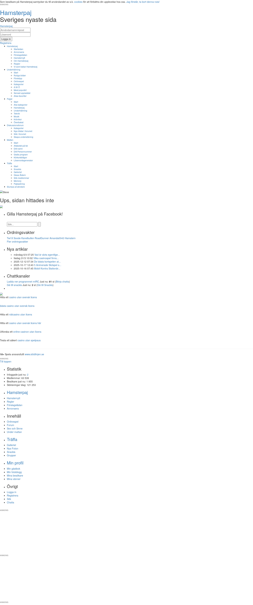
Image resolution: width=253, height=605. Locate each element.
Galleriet (18, 172)
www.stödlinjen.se (34, 354)
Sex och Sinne (15, 428)
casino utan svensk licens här (25, 323)
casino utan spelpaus (29, 340)
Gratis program (21, 154)
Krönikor (18, 119)
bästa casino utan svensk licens (17, 305)
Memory (17, 180)
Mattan (10, 139)
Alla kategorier (20, 104)
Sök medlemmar (21, 177)
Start (16, 72)
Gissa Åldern (20, 174)
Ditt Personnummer (23, 151)
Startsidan (18, 49)
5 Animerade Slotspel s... (47, 265)
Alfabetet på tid (21, 145)
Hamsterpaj (12, 46)
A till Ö (17, 87)
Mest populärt (20, 90)
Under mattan (14, 432)
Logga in (11, 492)
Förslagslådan (20, 54)
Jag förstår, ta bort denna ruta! (143, 1)
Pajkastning (19, 183)
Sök (9, 499)
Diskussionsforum (15, 125)
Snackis (17, 169)
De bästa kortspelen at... (47, 261)
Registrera (12, 495)
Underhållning (13, 69)
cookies (78, 1)
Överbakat (18, 122)
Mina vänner (13, 479)
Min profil (15, 463)
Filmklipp (18, 78)
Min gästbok (13, 468)
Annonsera (19, 51)
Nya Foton (12, 448)
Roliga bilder (20, 75)
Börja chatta (62, 281)
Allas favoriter (20, 95)
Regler (17, 63)
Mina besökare (15, 475)
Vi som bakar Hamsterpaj (25, 66)
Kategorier (19, 84)
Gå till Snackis (45, 285)
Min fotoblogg (14, 472)
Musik (16, 116)
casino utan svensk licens (23, 297)
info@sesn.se (158, 507)
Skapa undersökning (23, 136)
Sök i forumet (20, 133)
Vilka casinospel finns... (46, 258)
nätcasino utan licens (20, 314)
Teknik (17, 113)
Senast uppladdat (22, 92)
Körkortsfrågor (20, 157)
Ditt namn (18, 148)
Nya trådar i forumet (23, 131)
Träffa (9, 163)
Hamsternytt (19, 57)
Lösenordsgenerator (23, 160)
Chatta (10, 502)
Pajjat (9, 98)
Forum (10, 425)
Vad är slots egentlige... (47, 254)
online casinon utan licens (27, 331)
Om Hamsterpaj (21, 60)
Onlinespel (19, 81)
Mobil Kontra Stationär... (47, 268)
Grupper (11, 455)
